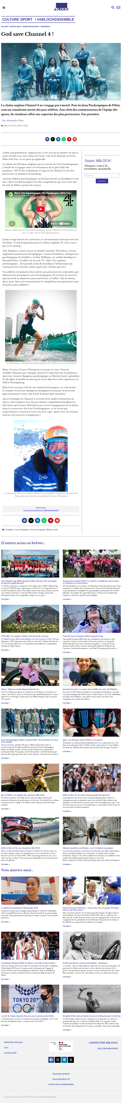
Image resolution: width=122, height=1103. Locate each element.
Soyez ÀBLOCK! (98, 161)
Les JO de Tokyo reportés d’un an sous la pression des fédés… (28, 1016)
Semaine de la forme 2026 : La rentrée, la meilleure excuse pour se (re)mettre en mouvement (91, 582)
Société (55, 530)
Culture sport (15, 26)
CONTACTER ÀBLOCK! (103, 1042)
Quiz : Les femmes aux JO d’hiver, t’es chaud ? (83, 740)
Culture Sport (17, 19)
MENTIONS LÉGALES (13, 1042)
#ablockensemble (31, 26)
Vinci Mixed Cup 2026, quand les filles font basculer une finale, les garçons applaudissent (29, 582)
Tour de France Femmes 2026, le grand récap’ (83, 636)
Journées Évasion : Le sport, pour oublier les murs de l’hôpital (90, 689)
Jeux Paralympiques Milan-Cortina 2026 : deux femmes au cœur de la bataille (29, 741)
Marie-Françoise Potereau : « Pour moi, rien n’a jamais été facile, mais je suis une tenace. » (91, 909)
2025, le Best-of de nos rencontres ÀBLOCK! (20, 848)
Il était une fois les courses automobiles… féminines (85, 963)
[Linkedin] (64, 1060)
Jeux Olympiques (22, 530)
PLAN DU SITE (10, 1053)
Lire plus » (5, 599)
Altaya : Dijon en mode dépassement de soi (20, 689)
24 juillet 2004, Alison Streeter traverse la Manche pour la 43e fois (92, 1016)
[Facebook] (51, 1060)
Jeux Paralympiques (38, 530)
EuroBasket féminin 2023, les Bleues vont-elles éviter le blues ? (28, 963)
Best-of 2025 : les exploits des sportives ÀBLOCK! (23, 795)
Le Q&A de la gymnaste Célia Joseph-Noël (19, 908)
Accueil (4, 26)
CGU (6, 1048)
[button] (4, 7)
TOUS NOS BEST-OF (61, 1079)
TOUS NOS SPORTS (61, 1074)
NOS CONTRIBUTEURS (108, 1049)
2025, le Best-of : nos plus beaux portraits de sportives (86, 795)
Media (49, 530)
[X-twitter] (71, 1060)
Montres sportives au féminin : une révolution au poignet (88, 848)
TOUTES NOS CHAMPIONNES (61, 1084)
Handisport (45, 26)
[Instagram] (58, 1060)
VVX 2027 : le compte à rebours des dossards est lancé (24, 636)
